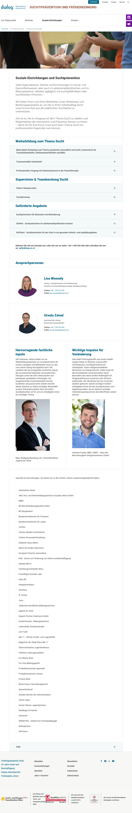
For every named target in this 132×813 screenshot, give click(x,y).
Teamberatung (23, 197)
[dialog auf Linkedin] (109, 761)
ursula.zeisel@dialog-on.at (59, 330)
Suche (129, 3)
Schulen (74, 20)
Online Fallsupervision (26, 188)
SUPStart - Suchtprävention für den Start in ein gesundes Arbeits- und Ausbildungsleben (56, 232)
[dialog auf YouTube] (113, 761)
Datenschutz (73, 775)
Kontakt (105, 2)
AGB (18, 747)
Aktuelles (38, 761)
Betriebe (29, 20)
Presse (113, 2)
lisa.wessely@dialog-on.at (59, 293)
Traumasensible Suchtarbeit (29, 161)
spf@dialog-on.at (27, 248)
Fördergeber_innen (9, 776)
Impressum (72, 771)
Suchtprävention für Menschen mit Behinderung (38, 214)
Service (122, 2)
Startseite (4, 29)
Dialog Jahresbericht (10, 772)
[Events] (129, 17)
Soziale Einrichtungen (52, 20)
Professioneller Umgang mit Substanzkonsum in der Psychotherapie (47, 170)
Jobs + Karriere (41, 775)
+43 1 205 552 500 (57, 290)
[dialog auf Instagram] (105, 761)
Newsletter (72, 761)
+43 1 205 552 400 (57, 327)
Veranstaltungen (42, 766)
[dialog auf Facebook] (101, 761)
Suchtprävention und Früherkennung (63, 7)
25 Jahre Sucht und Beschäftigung (10, 766)
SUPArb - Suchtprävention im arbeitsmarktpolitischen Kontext (44, 223)
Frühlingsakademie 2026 (12, 761)
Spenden (93, 2)
